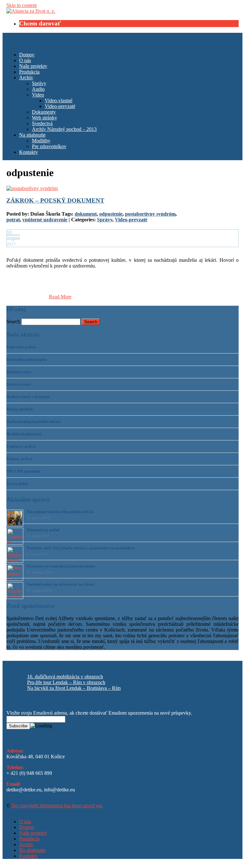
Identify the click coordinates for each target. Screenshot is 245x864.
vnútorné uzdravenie (44, 219)
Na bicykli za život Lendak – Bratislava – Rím (74, 688)
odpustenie (110, 214)
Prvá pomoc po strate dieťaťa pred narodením (60, 566)
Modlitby (41, 140)
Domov (26, 54)
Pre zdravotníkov (49, 146)
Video (38, 94)
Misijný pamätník (19, 409)
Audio (38, 89)
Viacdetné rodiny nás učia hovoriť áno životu (60, 584)
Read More (60, 296)
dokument (86, 214)
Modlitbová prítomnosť (24, 434)
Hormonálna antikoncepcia (26, 359)
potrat (13, 219)
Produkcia (29, 72)
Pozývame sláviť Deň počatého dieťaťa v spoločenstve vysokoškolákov (80, 548)
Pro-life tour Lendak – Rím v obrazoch (66, 682)
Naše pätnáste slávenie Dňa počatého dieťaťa (60, 512)
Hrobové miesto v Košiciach (27, 397)
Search (13, 321)
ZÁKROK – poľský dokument (55, 200)
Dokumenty (44, 112)
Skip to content (21, 5)
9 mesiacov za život (21, 446)
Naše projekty (33, 66)
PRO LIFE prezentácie (23, 471)
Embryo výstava (18, 384)
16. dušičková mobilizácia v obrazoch (65, 676)
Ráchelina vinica (18, 372)
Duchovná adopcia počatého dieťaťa (33, 421)
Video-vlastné (58, 100)
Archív (26, 77)
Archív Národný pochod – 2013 (64, 129)
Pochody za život (19, 459)
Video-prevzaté (60, 106)
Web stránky (44, 117)
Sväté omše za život (21, 347)
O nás (25, 60)
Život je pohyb (17, 484)
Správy (39, 83)
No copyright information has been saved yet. (57, 805)
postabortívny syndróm (150, 214)
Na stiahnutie (32, 135)
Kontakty (28, 152)
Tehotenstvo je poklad (42, 530)
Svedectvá (42, 123)
